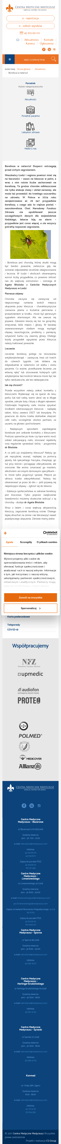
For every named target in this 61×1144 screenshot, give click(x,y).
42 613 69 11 (31, 856)
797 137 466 (31, 868)
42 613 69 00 (30, 852)
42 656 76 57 (30, 963)
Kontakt (49, 39)
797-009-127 (30, 924)
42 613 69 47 (30, 921)
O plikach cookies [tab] (47, 542)
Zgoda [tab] (9, 542)
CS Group (51, 1140)
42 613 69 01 (30, 865)
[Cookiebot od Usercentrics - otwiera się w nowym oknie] (43, 533)
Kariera (30, 43)
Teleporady (13, 624)
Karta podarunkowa (18, 616)
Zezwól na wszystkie (30, 597)
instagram (54, 49)
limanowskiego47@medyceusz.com (34, 898)
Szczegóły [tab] (26, 542)
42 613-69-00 (32, 32)
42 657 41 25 (30, 1012)
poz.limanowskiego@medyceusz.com (31, 903)
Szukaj (53, 58)
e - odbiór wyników (30, 25)
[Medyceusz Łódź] (30, 8)
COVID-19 (12, 629)
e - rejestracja (30, 17)
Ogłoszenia (47, 43)
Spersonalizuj (28, 608)
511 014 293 (30, 1112)
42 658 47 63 (30, 1060)
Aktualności (31, 39)
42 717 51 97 (31, 1109)
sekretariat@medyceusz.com (34, 844)
